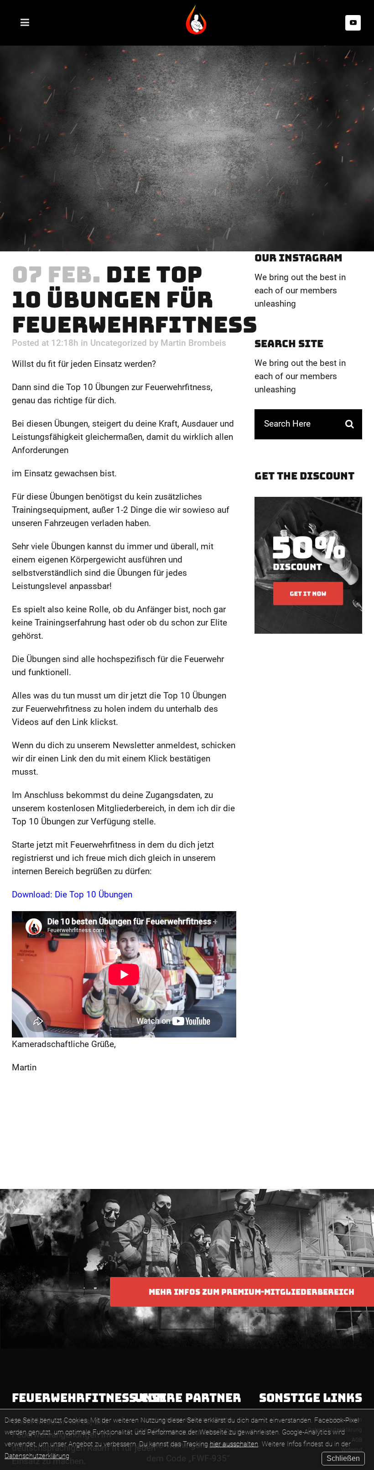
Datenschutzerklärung (37, 1456)
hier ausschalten (234, 1444)
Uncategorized (118, 343)
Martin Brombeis (193, 343)
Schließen (343, 1458)
